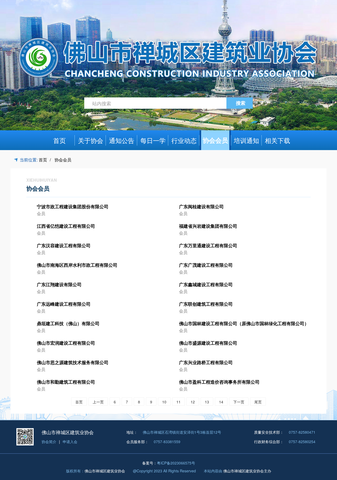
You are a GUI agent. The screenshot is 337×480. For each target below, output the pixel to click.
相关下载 (277, 140)
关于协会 (90, 140)
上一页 (98, 401)
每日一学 (153, 140)
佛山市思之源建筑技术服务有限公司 (72, 362)
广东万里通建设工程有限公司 (208, 245)
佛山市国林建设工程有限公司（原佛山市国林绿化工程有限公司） (244, 323)
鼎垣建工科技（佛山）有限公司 (68, 323)
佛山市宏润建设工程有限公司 (66, 343)
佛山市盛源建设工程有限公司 (208, 343)
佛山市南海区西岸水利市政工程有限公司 (77, 265)
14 (221, 401)
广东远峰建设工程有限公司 (64, 304)
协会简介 (49, 441)
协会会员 (215, 140)
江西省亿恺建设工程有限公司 (66, 226)
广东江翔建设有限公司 (59, 284)
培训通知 (246, 140)
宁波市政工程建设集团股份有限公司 (72, 206)
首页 (59, 140)
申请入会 (70, 441)
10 (164, 401)
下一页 (238, 401)
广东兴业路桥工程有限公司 (206, 362)
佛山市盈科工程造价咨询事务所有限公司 (219, 382)
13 (207, 401)
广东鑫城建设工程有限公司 (206, 284)
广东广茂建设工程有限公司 (206, 265)
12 (193, 401)
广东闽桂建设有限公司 (201, 206)
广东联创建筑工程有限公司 (206, 304)
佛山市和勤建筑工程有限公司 (66, 382)
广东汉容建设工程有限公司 (64, 245)
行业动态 (184, 140)
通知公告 (121, 140)
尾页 (258, 401)
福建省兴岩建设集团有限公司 (208, 226)
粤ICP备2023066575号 (176, 463)
